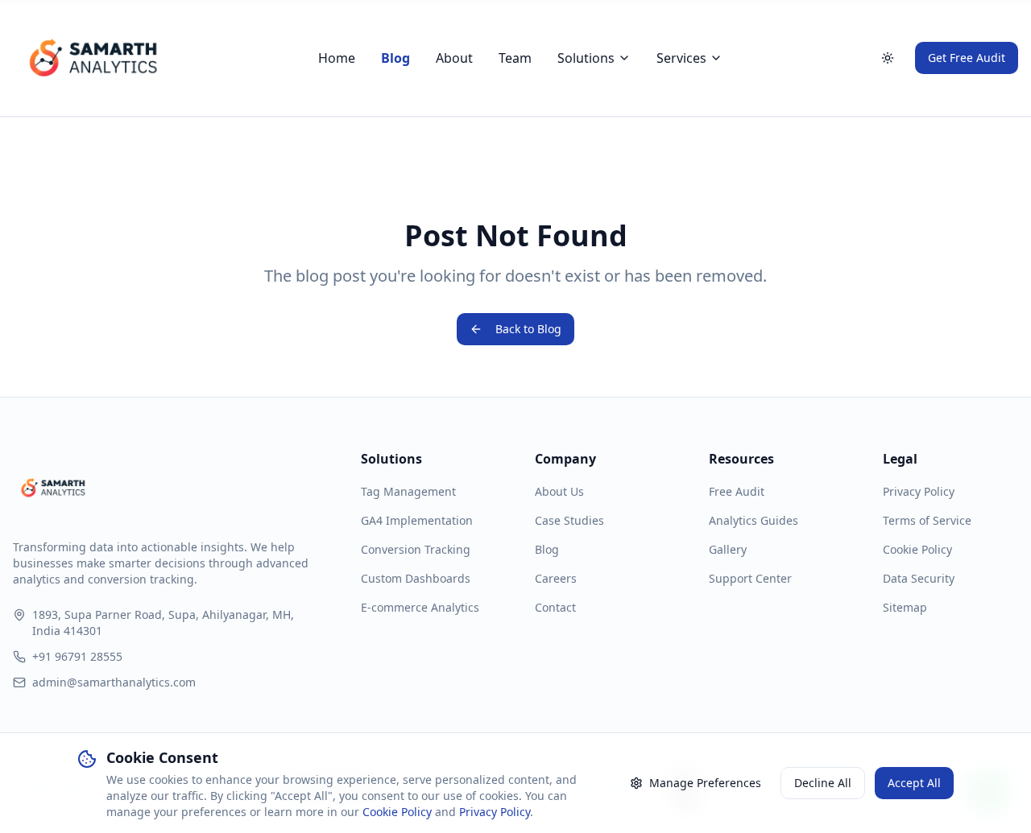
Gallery (728, 549)
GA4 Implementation (417, 520)
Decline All (822, 782)
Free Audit (736, 491)
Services (681, 58)
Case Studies (569, 520)
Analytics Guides (753, 520)
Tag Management (408, 491)
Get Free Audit (966, 57)
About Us (559, 491)
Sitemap (905, 607)
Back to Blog (528, 328)
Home (336, 58)
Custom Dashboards (415, 578)
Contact (555, 607)
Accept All (914, 782)
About (454, 58)
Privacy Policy (918, 491)
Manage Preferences (705, 782)
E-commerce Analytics (420, 607)
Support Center (750, 578)
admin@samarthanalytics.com (114, 682)
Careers (556, 578)
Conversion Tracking (415, 549)
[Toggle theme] (887, 57)
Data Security (918, 578)
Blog (395, 58)
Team (515, 58)
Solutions (586, 58)
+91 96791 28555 (77, 656)
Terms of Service (927, 520)
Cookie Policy (917, 549)
